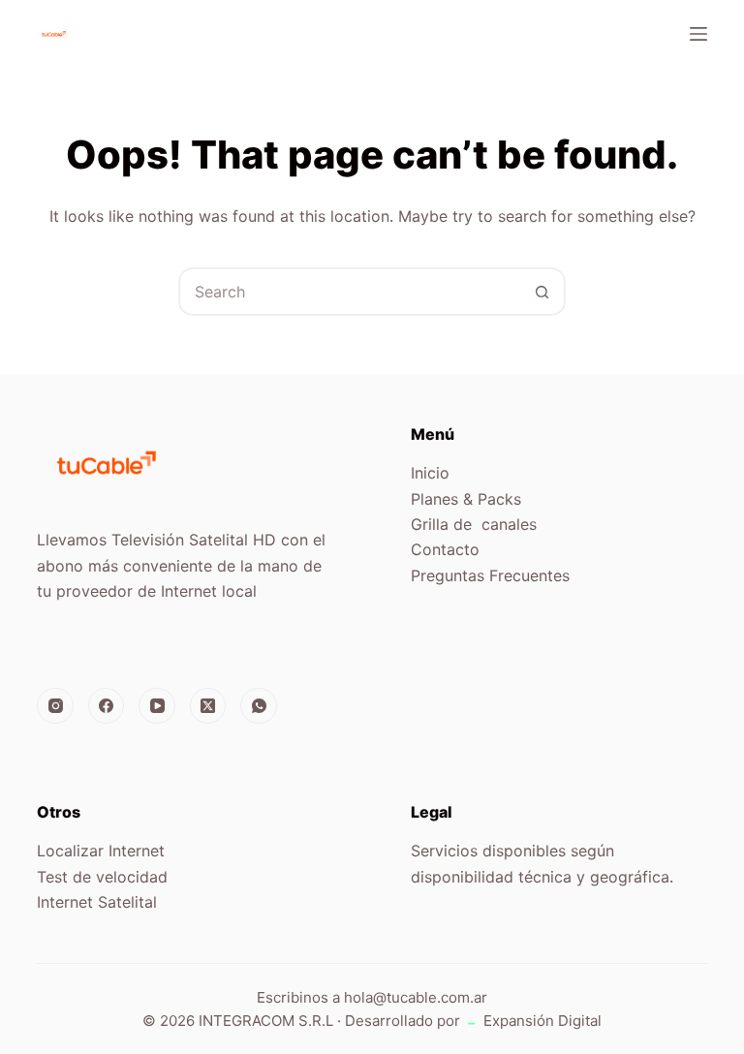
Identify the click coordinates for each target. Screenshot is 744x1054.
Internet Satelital (97, 902)
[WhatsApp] (258, 706)
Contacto (445, 549)
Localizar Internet (101, 850)
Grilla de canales (474, 524)
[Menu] (698, 34)
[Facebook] (106, 706)
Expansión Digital (541, 1020)
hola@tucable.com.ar (415, 997)
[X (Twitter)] (208, 706)
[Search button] (541, 291)
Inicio (430, 472)
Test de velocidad (102, 876)
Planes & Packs (466, 499)
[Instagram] (55, 706)
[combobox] (349, 291)
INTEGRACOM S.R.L (266, 1020)
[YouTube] (157, 706)
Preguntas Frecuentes (490, 575)
